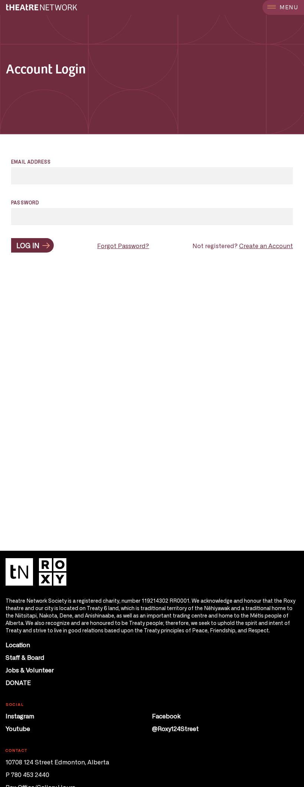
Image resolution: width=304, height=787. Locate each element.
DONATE (18, 682)
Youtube (18, 728)
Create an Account (266, 245)
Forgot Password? (123, 245)
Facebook (166, 716)
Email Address (31, 161)
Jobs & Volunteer (30, 670)
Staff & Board (25, 657)
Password (25, 202)
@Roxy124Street (175, 728)
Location (18, 644)
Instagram (20, 716)
